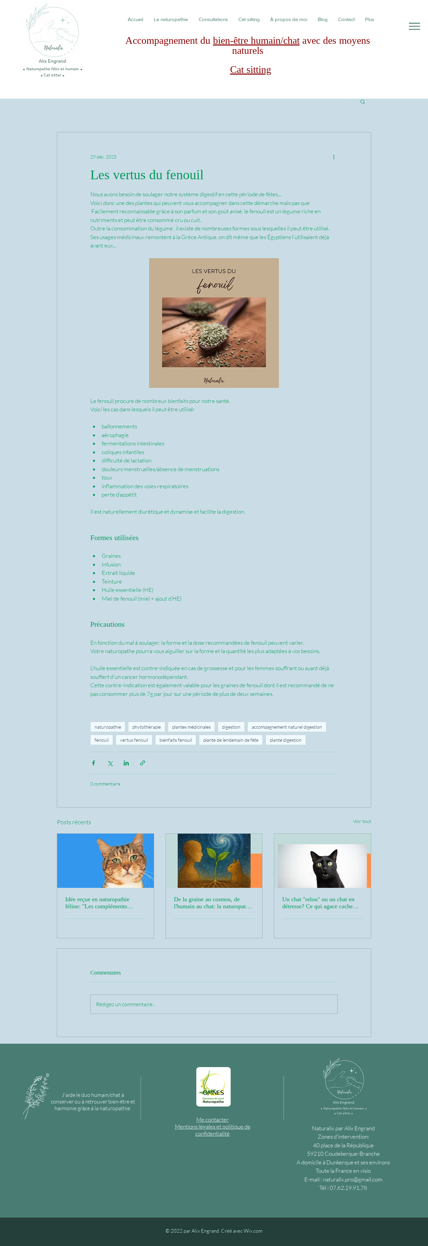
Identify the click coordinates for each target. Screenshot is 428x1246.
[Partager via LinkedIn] (126, 763)
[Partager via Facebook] (93, 763)
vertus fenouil (134, 740)
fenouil (102, 740)
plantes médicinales (191, 727)
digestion (231, 727)
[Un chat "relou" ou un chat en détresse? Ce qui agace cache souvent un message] (322, 861)
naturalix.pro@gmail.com (353, 1179)
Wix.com (253, 1231)
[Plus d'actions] (334, 156)
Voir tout (362, 821)
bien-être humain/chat (256, 40)
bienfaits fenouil (175, 740)
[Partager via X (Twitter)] (110, 763)
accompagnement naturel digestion (287, 727)
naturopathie (108, 727)
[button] (414, 26)
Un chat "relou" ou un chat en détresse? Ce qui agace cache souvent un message (318, 903)
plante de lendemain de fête (230, 740)
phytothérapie (146, 727)
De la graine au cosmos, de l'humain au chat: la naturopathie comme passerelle (213, 903)
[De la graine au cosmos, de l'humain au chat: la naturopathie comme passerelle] (214, 861)
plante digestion (286, 740)
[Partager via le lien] (142, 763)
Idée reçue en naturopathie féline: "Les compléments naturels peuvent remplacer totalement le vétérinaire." (98, 903)
